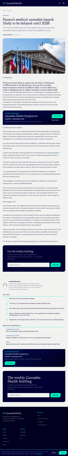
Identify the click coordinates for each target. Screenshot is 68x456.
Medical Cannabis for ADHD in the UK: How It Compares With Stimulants (28, 338)
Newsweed (30, 241)
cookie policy (38, 453)
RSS (21, 438)
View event (57, 116)
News (38, 415)
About (4, 444)
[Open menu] (63, 3)
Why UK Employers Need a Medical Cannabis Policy (22, 331)
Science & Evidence (42, 418)
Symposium (6, 441)
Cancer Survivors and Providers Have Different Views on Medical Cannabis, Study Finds (33, 344)
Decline (54, 452)
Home (4, 10)
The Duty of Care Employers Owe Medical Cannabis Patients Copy (30, 303)
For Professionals (42, 425)
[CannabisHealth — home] (12, 3)
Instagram (22, 435)
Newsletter (23, 432)
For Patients (40, 421)
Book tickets (55, 120)
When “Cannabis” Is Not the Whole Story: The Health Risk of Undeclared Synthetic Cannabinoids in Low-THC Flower (34, 314)
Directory (5, 438)
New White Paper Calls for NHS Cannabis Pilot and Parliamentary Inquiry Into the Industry (36, 308)
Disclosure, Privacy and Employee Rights (21, 298)
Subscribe (55, 265)
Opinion (5, 435)
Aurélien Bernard (7, 34)
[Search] (59, 3)
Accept (63, 452)
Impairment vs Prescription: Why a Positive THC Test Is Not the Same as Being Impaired (36, 319)
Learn (4, 432)
